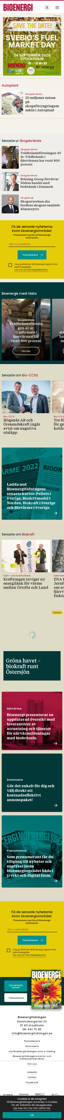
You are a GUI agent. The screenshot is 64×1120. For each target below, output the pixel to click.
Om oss (32, 1064)
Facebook (32, 1082)
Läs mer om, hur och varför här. (32, 1108)
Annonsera (32, 1046)
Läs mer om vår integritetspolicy (31, 269)
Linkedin (32, 1072)
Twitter (32, 1077)
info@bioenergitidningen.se (32, 1033)
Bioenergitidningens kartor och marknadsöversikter (32, 1057)
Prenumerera (16, 998)
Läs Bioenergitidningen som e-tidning (32, 1051)
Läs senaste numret (16, 986)
